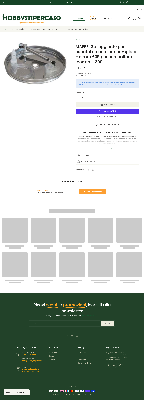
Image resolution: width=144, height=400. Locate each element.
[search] (129, 18)
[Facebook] (120, 2)
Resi (79, 356)
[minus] (78, 97)
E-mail (35, 323)
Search (52, 356)
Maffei (78, 40)
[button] (108, 104)
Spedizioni (82, 360)
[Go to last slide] (4, 2)
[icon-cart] (139, 18)
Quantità (80, 92)
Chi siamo (53, 352)
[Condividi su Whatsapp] (93, 169)
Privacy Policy (83, 352)
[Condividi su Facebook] (88, 169)
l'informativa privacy (90, 315)
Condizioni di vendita (86, 363)
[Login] (134, 18)
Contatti (52, 360)
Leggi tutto (107, 148)
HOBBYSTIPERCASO (67, 394)
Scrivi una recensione (92, 191)
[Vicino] (27, 392)
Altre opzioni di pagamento (108, 116)
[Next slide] (115, 2)
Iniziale (5, 29)
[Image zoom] (35, 63)
